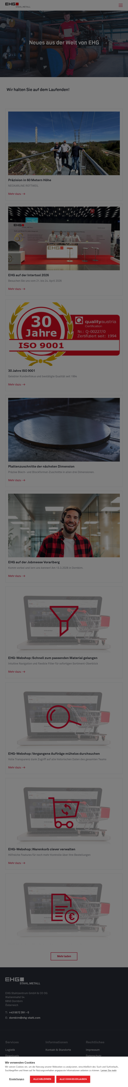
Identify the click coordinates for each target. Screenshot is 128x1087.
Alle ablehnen (42, 1079)
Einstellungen (16, 1079)
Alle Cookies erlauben (73, 1079)
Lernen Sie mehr (108, 1070)
